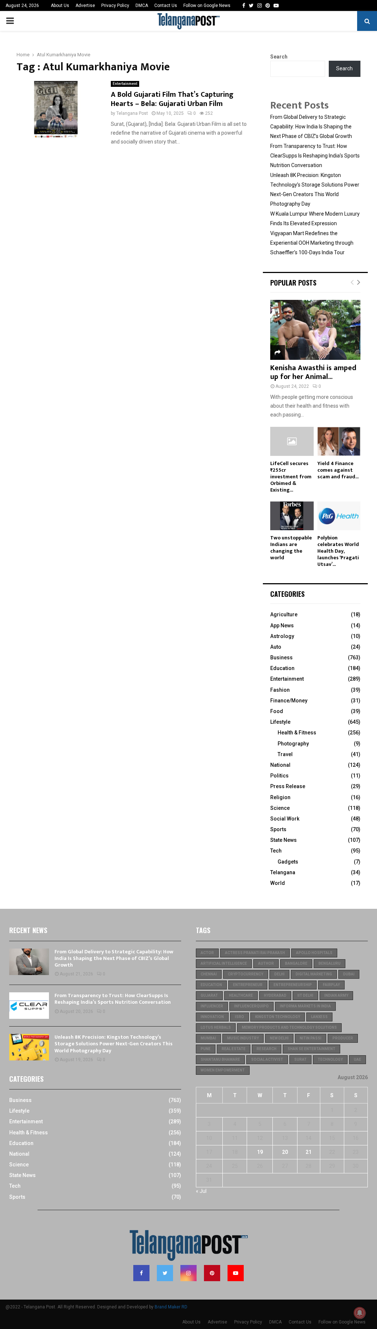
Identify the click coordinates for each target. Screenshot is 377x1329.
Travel (285, 754)
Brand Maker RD (171, 1306)
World (277, 883)
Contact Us (165, 5)
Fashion (280, 690)
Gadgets (288, 862)
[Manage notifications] (360, 1313)
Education (282, 668)
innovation (212, 1017)
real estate (234, 1049)
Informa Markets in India (305, 1006)
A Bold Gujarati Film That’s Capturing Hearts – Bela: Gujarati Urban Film (172, 99)
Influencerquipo (251, 1006)
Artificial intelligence (224, 963)
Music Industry (243, 1038)
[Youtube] (236, 1273)
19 (260, 1152)
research (266, 1049)
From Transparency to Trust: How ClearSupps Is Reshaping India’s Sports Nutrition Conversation (315, 155)
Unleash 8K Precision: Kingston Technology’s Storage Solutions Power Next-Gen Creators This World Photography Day (113, 1044)
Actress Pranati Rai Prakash (255, 953)
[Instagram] (188, 1273)
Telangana (282, 872)
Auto (275, 647)
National (280, 765)
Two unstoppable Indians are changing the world (291, 548)
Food (276, 711)
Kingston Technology (277, 1017)
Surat (300, 1059)
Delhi (279, 974)
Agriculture (283, 614)
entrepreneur (248, 985)
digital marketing (314, 974)
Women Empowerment (223, 1070)
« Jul (201, 1191)
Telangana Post (132, 113)
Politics (279, 776)
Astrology (282, 636)
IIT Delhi (305, 995)
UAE (357, 1059)
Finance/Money (288, 701)
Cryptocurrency (245, 974)
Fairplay (331, 985)
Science (280, 808)
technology (330, 1059)
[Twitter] (165, 1273)
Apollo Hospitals (314, 953)
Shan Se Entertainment (311, 1049)
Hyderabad (275, 995)
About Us (60, 5)
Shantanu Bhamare (220, 1059)
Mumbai (208, 1038)
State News (283, 840)
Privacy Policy (115, 5)
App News (282, 625)
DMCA (141, 5)
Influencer (212, 1006)
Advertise (85, 5)
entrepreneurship (293, 985)
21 (308, 1152)
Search (279, 57)
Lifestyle (280, 722)
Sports (278, 829)
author (266, 963)
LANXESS (319, 1017)
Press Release (287, 786)
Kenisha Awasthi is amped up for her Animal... (313, 372)
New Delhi (279, 1038)
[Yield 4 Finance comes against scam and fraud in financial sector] (339, 441)
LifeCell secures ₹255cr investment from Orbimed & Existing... (290, 476)
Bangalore (296, 963)
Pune (206, 1049)
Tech (276, 851)
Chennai (209, 974)
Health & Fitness (297, 733)
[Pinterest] (212, 1273)
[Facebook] (141, 1273)
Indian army (336, 995)
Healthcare (241, 995)
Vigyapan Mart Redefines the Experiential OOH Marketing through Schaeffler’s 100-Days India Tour (311, 242)
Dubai (349, 974)
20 (285, 1152)
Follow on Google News (206, 5)
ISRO (239, 1017)
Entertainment (125, 84)
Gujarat (209, 995)
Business (281, 657)
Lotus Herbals (216, 1027)
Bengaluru (329, 963)
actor (207, 953)
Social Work (284, 819)
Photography (293, 744)
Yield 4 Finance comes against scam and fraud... (338, 470)
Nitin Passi (310, 1038)
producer (342, 1038)
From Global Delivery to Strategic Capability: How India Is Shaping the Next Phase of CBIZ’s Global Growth (311, 126)
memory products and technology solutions (289, 1027)
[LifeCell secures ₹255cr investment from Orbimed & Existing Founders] (292, 441)
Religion (280, 797)
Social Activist (267, 1059)
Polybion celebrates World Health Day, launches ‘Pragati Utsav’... (338, 551)
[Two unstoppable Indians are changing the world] (292, 516)
